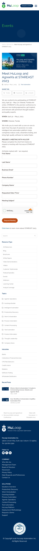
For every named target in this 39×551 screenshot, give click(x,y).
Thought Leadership (10, 338)
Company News (9, 343)
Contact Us (6, 477)
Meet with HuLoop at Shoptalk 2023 (30, 415)
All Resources (7, 247)
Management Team (9, 465)
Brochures (6, 254)
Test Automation (25, 84)
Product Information (10, 334)
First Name (6, 154)
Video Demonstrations (10, 262)
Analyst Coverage (8, 287)
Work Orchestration (10, 316)
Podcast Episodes (8, 273)
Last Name (6, 162)
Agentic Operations (10, 299)
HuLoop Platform (8, 507)
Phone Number (8, 178)
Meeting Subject (8, 201)
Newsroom (6, 470)
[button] (36, 6)
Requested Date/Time (10, 193)
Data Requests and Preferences (13, 475)
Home (4, 44)
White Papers (7, 258)
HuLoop (20, 538)
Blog (4, 251)
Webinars (6, 280)
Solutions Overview (9, 487)
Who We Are (6, 462)
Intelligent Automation (11, 307)
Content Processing (10, 325)
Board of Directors (8, 467)
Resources (10, 44)
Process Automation (10, 321)
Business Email (8, 170)
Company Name (8, 185)
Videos (5, 265)
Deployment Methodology (11, 510)
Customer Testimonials (10, 269)
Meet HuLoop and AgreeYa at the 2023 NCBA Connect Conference (12, 415)
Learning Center (8, 284)
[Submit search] (35, 236)
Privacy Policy (7, 472)
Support (5, 515)
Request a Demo (27, 5)
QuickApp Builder (10, 303)
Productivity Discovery (11, 312)
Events (5, 276)
